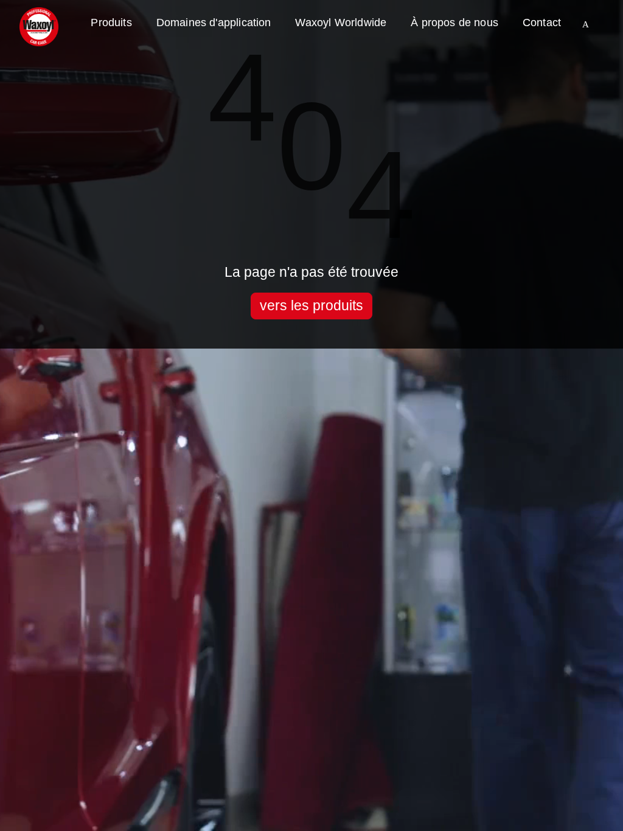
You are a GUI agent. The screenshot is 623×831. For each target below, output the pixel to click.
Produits (111, 22)
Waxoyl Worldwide (340, 22)
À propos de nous (454, 22)
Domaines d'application (213, 22)
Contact (542, 22)
